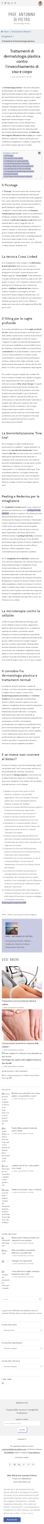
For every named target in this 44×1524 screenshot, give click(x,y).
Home (6, 31)
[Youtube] (12, 3)
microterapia (18, 915)
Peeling (25, 915)
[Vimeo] (28, 1464)
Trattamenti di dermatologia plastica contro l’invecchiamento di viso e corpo (22, 61)
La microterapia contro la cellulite (18, 169)
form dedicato (34, 1452)
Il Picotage (9, 156)
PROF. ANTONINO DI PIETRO (22, 17)
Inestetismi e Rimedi (20, 31)
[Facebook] (2, 3)
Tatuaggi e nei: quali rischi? (22, 1261)
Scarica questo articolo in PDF (14, 902)
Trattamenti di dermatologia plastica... (19, 41)
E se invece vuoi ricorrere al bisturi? (18, 176)
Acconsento (12, 1520)
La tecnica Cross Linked (14, 158)
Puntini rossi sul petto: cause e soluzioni (26, 1189)
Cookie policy (27, 1513)
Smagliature (7, 36)
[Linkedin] (9, 3)
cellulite (10, 915)
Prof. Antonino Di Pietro (22, 77)
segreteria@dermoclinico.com (14, 1449)
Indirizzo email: (22, 1419)
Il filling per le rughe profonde (16, 161)
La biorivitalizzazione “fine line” (17, 163)
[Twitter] (24, 1464)
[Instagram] (5, 3)
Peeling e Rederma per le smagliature (19, 166)
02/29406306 (9, 1452)
